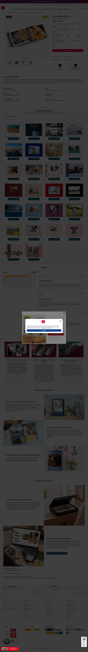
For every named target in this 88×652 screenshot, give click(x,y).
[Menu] (86, 637)
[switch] (84, 645)
